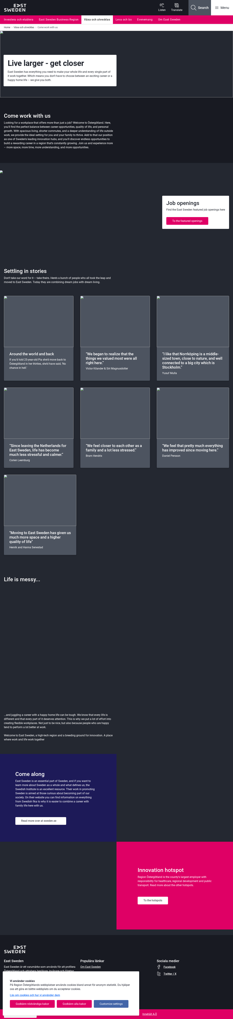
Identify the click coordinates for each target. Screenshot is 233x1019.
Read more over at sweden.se (38, 820)
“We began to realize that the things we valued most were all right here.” (111, 358)
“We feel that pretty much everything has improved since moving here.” (192, 448)
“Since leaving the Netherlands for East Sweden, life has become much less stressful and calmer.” (37, 450)
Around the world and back (31, 354)
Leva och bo (124, 19)
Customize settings (111, 1004)
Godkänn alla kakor (74, 1004)
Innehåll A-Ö (149, 1014)
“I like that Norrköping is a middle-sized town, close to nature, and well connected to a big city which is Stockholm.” (192, 360)
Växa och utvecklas (97, 19)
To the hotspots (152, 900)
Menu (225, 8)
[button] (199, 7)
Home (7, 27)
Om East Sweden (169, 19)
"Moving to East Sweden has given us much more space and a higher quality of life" (40, 537)
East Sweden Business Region (59, 19)
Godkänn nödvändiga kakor (32, 1004)
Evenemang (144, 19)
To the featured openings (187, 221)
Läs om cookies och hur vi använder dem (35, 995)
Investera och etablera (18, 19)
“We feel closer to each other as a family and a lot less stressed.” (114, 448)
